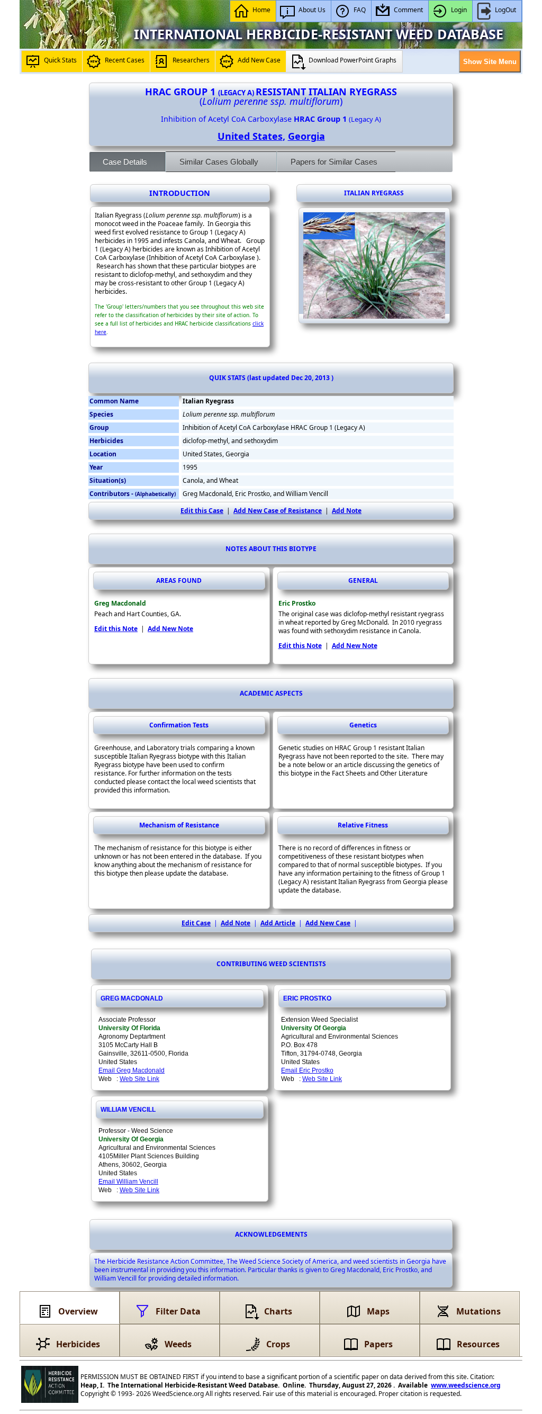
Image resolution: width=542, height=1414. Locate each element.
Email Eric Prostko (307, 1070)
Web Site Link (139, 1079)
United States (250, 136)
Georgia (306, 136)
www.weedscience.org (466, 1385)
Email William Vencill (128, 1181)
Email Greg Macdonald (131, 1070)
